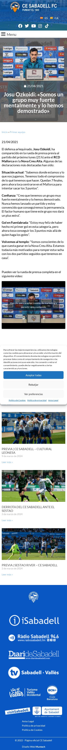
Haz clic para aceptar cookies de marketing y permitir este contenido (33, 305)
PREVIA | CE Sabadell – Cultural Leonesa (27, 451)
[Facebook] (20, 26)
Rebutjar (33, 384)
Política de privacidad (37, 400)
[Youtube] (33, 26)
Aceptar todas (34, 375)
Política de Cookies (17, 400)
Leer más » (7, 462)
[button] (33, 34)
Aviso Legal (53, 400)
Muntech (40, 746)
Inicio (5, 132)
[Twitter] (27, 26)
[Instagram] (40, 26)
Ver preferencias (33, 393)
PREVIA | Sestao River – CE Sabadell (29, 565)
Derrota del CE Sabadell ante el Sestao (28, 509)
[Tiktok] (47, 26)
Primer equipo (17, 132)
